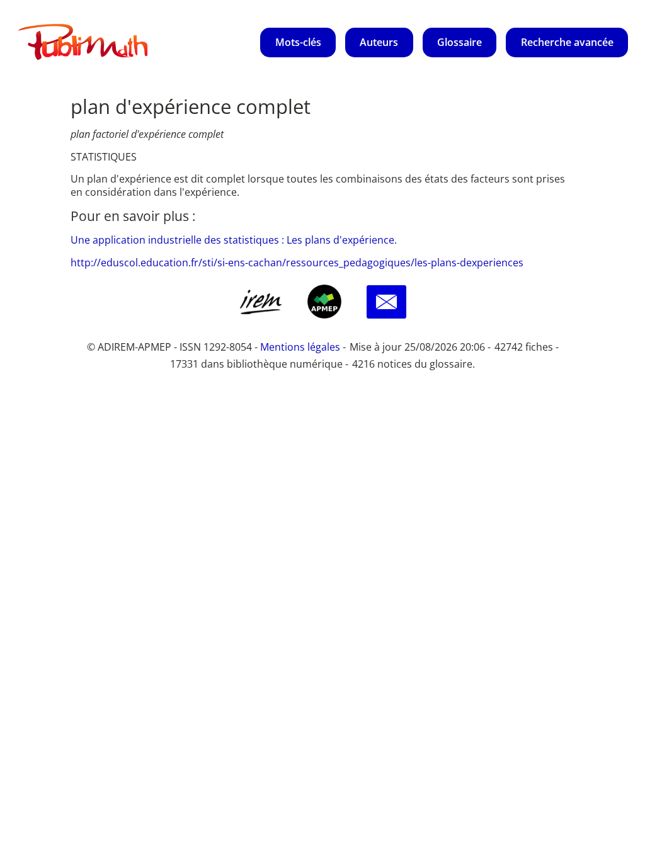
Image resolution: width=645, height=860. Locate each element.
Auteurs (379, 42)
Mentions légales (300, 347)
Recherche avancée (567, 42)
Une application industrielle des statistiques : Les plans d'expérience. (234, 240)
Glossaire (459, 42)
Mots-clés (298, 42)
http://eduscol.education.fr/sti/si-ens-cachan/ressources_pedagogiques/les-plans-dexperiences (297, 262)
